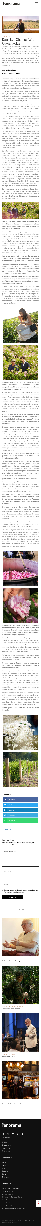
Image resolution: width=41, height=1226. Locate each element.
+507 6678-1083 (9, 1206)
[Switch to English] (38, 1201)
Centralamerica (6, 1145)
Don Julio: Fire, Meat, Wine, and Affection (13, 1104)
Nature (14, 1006)
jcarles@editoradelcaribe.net (13, 1197)
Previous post (7, 829)
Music (14, 1054)
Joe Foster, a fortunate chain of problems (13, 961)
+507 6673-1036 (9, 1194)
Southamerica (6, 1151)
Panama (21, 1006)
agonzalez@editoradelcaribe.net (14, 1209)
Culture (4, 1168)
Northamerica (6, 1148)
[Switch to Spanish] (38, 1203)
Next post (35, 829)
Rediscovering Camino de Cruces (11, 1008)
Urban (4, 1165)
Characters (6, 36)
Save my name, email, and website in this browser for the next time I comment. (21, 891)
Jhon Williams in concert (9, 1056)
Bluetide (14, 1222)
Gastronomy (6, 1171)
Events (4, 1174)
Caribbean (5, 1142)
